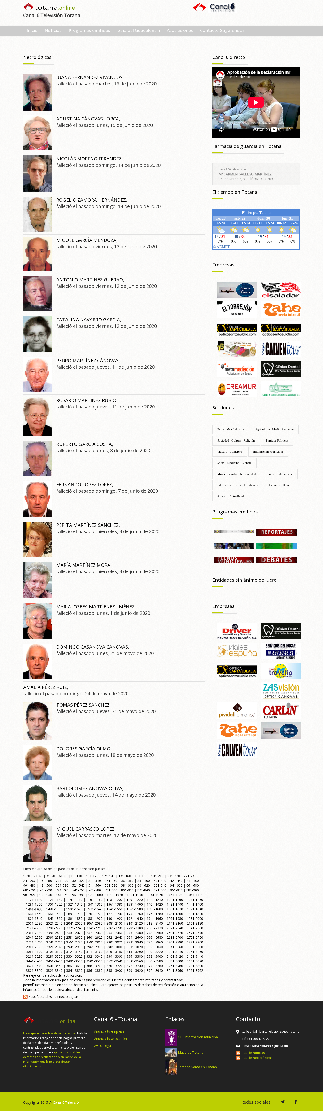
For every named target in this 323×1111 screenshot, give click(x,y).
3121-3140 (74, 951)
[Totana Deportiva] (276, 545)
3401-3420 (175, 956)
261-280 (45, 880)
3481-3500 (74, 961)
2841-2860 (155, 942)
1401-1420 (155, 904)
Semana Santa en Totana (197, 1067)
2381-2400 (54, 932)
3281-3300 (54, 956)
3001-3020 (135, 947)
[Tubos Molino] (281, 388)
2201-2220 (54, 928)
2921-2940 (54, 947)
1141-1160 (74, 899)
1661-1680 (54, 914)
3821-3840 (54, 970)
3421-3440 (195, 956)
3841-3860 (74, 970)
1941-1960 (155, 918)
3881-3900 (114, 970)
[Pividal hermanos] (237, 710)
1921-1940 (135, 918)
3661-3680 (74, 966)
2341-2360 (195, 928)
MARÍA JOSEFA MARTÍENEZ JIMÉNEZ (95, 606)
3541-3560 (135, 961)
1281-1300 (34, 904)
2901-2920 (34, 947)
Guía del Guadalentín (138, 30)
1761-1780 (155, 914)
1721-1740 (114, 914)
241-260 (29, 880)
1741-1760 (135, 914)
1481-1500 (54, 909)
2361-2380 (34, 932)
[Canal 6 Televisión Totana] (49, 7)
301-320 (78, 880)
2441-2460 (114, 932)
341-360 (111, 880)
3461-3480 (54, 961)
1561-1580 (135, 909)
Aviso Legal (103, 1045)
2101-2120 (135, 923)
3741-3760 (155, 966)
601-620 (143, 885)
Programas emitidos (89, 30)
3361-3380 (135, 956)
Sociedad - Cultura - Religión (236, 440)
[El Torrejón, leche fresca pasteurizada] (237, 309)
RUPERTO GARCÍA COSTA (84, 444)
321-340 (94, 880)
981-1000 (95, 895)
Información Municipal (268, 451)
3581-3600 (175, 961)
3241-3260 (195, 951)
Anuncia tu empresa (109, 1031)
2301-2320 (155, 928)
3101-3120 (54, 951)
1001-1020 (115, 895)
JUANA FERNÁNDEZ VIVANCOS (89, 77)
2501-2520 (175, 932)
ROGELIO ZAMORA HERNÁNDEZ (91, 200)
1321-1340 (74, 904)
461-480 (29, 885)
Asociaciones (180, 30)
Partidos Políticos (277, 440)
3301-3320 (74, 956)
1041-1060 (155, 895)
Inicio (32, 30)
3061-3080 (195, 947)
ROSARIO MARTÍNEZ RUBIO (86, 400)
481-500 (45, 885)
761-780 (94, 890)
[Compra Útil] (234, 531)
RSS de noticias (252, 1052)
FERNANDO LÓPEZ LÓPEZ (84, 484)
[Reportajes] (276, 531)
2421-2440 (94, 932)
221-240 (190, 876)
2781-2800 (94, 942)
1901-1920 (114, 918)
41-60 (50, 876)
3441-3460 (34, 961)
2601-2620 (94, 937)
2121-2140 (155, 923)
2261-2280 (114, 928)
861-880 (176, 890)
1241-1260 (175, 899)
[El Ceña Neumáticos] (237, 631)
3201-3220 (155, 951)
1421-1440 (175, 904)
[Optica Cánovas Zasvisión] (281, 690)
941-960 (62, 895)
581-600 (127, 885)
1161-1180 (94, 899)
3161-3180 (114, 951)
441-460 (192, 880)
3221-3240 (175, 951)
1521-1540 (94, 909)
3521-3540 (114, 961)
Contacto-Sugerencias (222, 30)
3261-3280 (34, 956)
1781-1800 (175, 914)
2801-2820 (114, 942)
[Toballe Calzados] (237, 349)
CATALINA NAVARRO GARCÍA (88, 319)
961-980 (78, 895)
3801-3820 (34, 970)
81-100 (76, 876)
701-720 (45, 890)
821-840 (143, 890)
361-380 (127, 880)
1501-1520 (74, 909)
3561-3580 (155, 961)
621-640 (160, 885)
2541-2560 (34, 937)
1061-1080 (175, 895)
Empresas (223, 264)
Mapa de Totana (190, 1052)
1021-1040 (135, 895)
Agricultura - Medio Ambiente (274, 429)
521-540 (78, 885)
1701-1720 (94, 914)
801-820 (127, 890)
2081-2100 (114, 923)
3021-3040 (155, 947)
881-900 (192, 890)
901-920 (29, 895)
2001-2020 (34, 923)
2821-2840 (135, 942)
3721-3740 (135, 966)
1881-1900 (94, 918)
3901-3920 (135, 970)
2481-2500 (155, 932)
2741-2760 (54, 942)
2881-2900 (195, 942)
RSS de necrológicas (256, 1057)
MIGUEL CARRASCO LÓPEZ (85, 829)
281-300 (62, 880)
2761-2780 (74, 942)
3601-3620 (195, 961)
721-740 (62, 890)
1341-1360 (94, 904)
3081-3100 (34, 951)
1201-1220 (135, 899)
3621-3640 (34, 966)
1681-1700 (74, 914)
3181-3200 (135, 951)
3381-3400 (155, 956)
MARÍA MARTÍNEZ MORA (83, 565)
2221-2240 (74, 928)
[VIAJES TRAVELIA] (281, 670)
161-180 (141, 876)
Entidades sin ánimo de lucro (244, 580)
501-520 (62, 885)
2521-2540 (195, 932)
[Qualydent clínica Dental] (281, 368)
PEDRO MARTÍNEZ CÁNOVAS (87, 360)
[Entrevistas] (234, 545)
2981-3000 (114, 947)
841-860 (160, 890)
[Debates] (276, 559)
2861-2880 (175, 942)
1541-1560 (114, 909)
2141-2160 (175, 923)
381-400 (143, 880)
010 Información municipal (198, 1037)
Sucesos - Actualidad (230, 496)
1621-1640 (195, 909)
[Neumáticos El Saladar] (281, 289)
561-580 (111, 885)
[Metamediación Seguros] (237, 368)
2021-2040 (54, 923)
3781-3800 (195, 966)
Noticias (53, 30)
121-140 (108, 876)
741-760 (78, 890)
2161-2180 (195, 923)
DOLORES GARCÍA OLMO (83, 748)
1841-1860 (54, 918)
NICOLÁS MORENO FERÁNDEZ (89, 158)
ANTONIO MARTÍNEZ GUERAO (89, 279)
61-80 (63, 876)
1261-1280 (195, 899)
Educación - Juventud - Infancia (237, 485)
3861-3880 (94, 970)
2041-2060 (74, 923)
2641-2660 (135, 937)
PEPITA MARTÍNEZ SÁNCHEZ (87, 525)
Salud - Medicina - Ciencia (234, 463)
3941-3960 (175, 970)
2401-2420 (74, 932)
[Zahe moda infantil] (281, 309)
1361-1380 (114, 904)
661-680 (192, 885)
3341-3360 (114, 956)
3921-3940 (155, 970)
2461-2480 (135, 932)
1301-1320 (54, 904)
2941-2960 (74, 947)
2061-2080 (94, 923)
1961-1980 (175, 918)
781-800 (111, 890)
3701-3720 (114, 966)
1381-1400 (135, 904)
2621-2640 (114, 937)
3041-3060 (175, 947)
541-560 (94, 885)
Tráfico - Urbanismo (280, 474)
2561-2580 (54, 937)
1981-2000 (195, 918)
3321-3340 (94, 956)
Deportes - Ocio (279, 485)
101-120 (92, 876)
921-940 (45, 895)
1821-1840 (34, 918)
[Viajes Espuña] (237, 650)
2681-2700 (175, 937)
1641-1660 (34, 914)
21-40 (38, 876)
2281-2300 (135, 928)
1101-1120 (34, 899)
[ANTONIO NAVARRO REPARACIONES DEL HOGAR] (281, 650)
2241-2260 (94, 928)
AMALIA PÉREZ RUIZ (45, 687)
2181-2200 (34, 928)
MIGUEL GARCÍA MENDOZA (86, 240)
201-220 (173, 876)
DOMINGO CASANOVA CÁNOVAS (92, 647)
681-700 (29, 890)
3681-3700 (94, 966)
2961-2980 (94, 947)
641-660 (176, 885)
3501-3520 (94, 961)
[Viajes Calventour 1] (281, 349)
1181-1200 (114, 899)
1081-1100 (195, 895)
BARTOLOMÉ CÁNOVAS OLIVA (89, 788)
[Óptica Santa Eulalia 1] (237, 329)
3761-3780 (175, 966)
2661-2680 (155, 937)
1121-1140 (54, 899)
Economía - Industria (230, 429)
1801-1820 (195, 914)
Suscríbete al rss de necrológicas (53, 996)
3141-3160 (94, 951)
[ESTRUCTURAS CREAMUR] (237, 388)
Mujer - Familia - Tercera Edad (236, 474)
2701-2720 (195, 937)
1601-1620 (175, 909)
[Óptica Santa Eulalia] (281, 329)
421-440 (176, 880)
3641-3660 (54, 966)
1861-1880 (74, 918)
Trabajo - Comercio (229, 451)
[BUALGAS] (237, 289)
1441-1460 (195, 904)
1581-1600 (155, 909)
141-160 (124, 876)
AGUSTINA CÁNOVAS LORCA (87, 118)
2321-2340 (175, 928)
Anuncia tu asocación (110, 1038)
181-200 (157, 876)
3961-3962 (195, 970)
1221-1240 (155, 899)
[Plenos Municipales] (234, 559)
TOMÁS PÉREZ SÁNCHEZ (82, 705)
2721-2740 (34, 942)
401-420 (160, 880)
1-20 (26, 876)
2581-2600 (74, 937)
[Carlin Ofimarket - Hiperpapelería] (281, 710)
